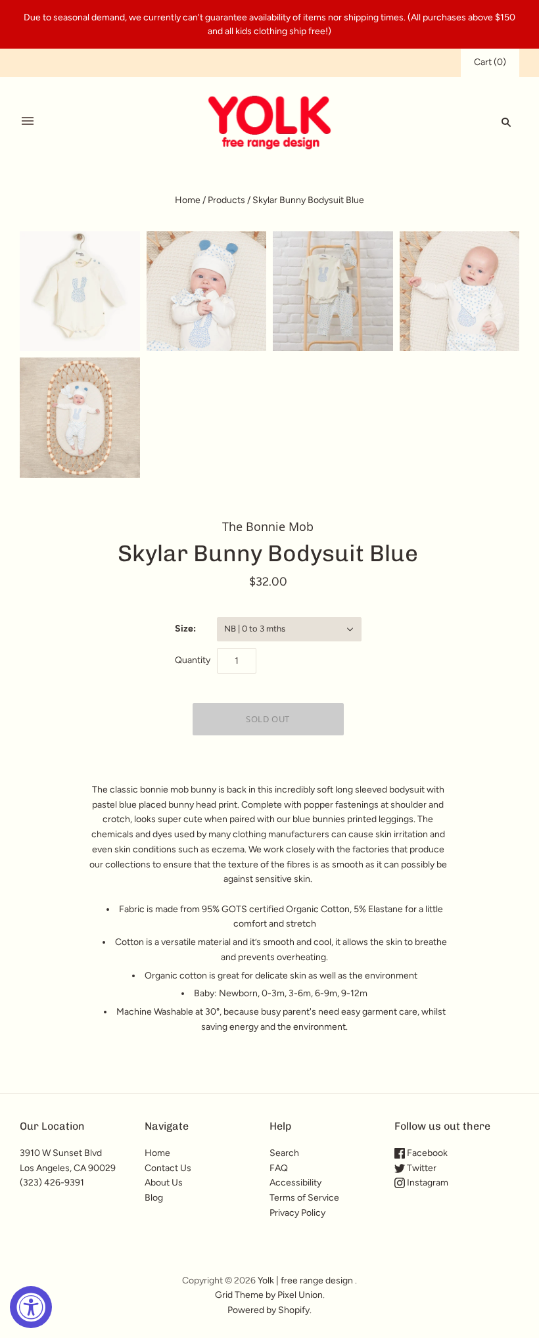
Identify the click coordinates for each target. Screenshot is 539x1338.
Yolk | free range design (305, 1280)
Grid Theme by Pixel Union (269, 1295)
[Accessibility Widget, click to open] (31, 1307)
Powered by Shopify (268, 1310)
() (490, 62)
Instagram (426, 1182)
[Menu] (27, 121)
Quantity (192, 660)
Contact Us (168, 1168)
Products (226, 200)
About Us (164, 1182)
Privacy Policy (297, 1212)
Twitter (420, 1168)
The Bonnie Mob (268, 526)
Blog (154, 1197)
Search (284, 1153)
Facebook (426, 1153)
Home (187, 200)
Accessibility (295, 1182)
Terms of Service (304, 1197)
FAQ (279, 1168)
